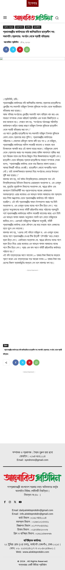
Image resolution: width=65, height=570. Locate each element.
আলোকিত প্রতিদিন (11, 42)
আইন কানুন (8, 27)
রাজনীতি (37, 27)
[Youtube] (20, 502)
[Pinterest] (20, 50)
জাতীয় (28, 27)
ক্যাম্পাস (19, 27)
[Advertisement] (32, 304)
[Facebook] (6, 50)
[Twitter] (13, 50)
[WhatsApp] (27, 50)
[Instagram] (10, 502)
